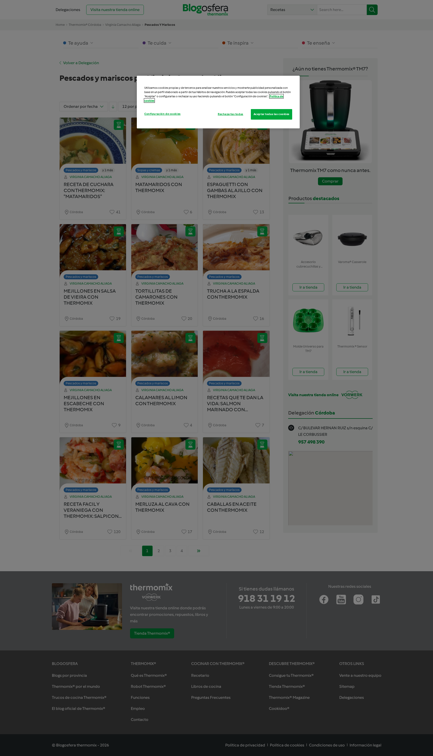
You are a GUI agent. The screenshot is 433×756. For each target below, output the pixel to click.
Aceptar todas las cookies (271, 114)
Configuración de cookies (162, 114)
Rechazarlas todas (230, 114)
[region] (218, 102)
